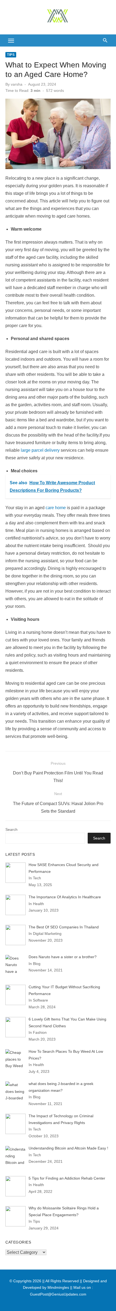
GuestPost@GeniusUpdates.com (58, 1294)
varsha (16, 84)
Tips (11, 55)
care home (56, 507)
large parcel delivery (40, 450)
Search (11, 829)
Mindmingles (58, 1287)
